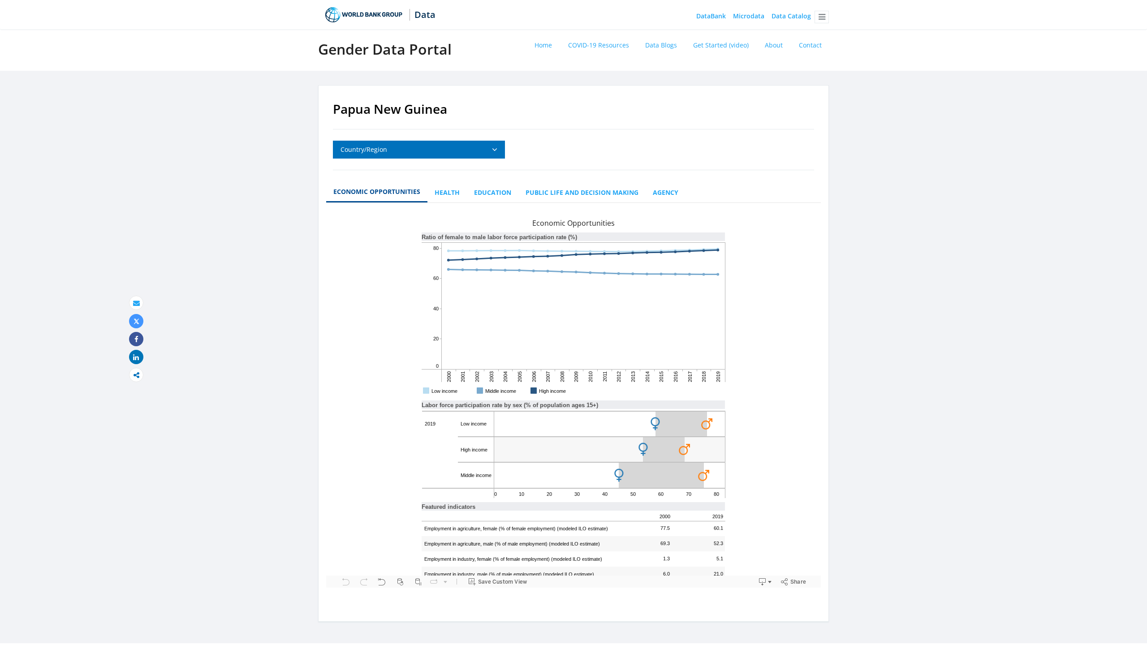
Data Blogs (661, 45)
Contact (810, 45)
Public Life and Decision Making (582, 192)
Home (543, 45)
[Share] (136, 339)
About (774, 45)
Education (492, 192)
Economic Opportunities (376, 191)
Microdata (748, 16)
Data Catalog (791, 16)
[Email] (136, 303)
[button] (822, 17)
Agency (665, 192)
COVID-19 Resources (598, 45)
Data (425, 15)
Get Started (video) (721, 45)
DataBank (711, 16)
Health (447, 192)
